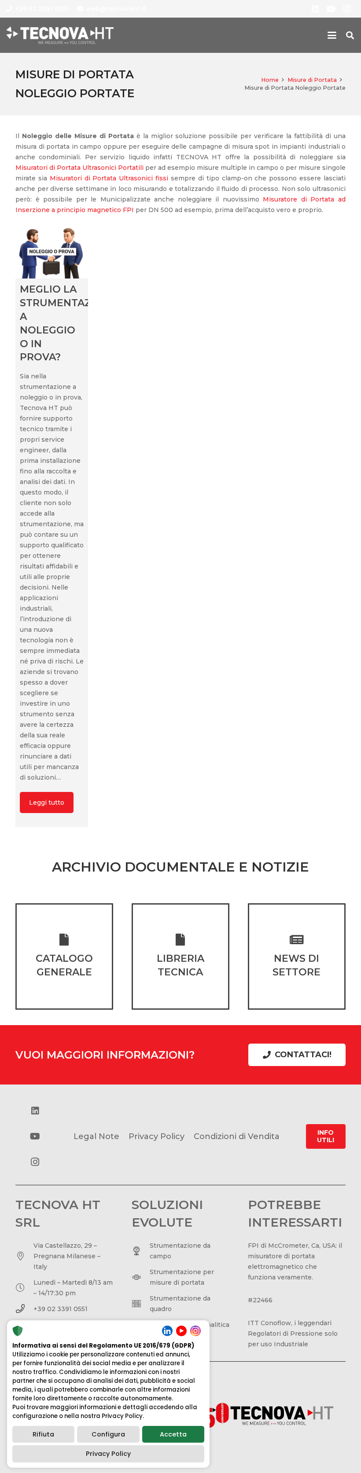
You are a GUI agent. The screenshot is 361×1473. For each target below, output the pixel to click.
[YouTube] (331, 9)
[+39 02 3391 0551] (24, 1308)
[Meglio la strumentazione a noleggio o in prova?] (51, 251)
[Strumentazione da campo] (141, 1250)
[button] (332, 35)
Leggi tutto (46, 802)
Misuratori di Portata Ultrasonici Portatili (79, 168)
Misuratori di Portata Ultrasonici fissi (109, 178)
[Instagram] (347, 9)
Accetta (173, 1434)
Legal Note (96, 1136)
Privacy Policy (108, 1453)
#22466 (260, 1300)
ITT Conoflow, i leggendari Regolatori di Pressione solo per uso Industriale (293, 1333)
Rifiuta (43, 1434)
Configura (108, 1434)
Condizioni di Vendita (237, 1136)
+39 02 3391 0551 (60, 1309)
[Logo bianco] (60, 35)
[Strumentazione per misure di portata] (141, 1277)
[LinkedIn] (315, 9)
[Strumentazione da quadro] (141, 1303)
